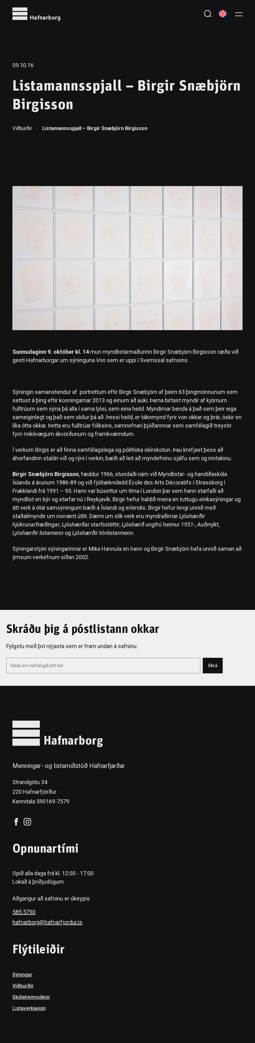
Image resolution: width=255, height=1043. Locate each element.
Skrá (212, 665)
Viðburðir (22, 128)
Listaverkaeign (29, 1008)
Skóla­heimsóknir (31, 997)
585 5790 (23, 912)
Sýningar (22, 975)
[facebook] (16, 822)
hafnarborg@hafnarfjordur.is (47, 922)
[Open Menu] (239, 13)
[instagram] (27, 822)
